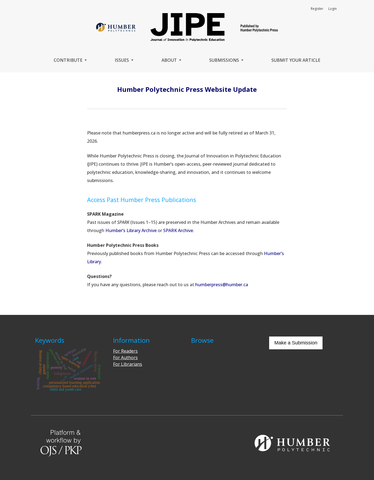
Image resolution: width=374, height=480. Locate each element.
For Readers (125, 351)
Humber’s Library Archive (131, 230)
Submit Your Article (295, 60)
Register (317, 8)
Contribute (69, 60)
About (170, 60)
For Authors (125, 358)
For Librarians (127, 364)
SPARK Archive (178, 230)
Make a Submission (295, 343)
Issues (122, 60)
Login (332, 8)
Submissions (224, 60)
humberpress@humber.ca (221, 285)
